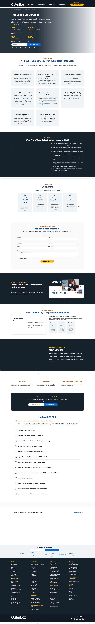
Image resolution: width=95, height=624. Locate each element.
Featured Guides (53, 596)
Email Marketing (34, 595)
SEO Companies (52, 598)
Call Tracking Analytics (54, 591)
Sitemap (70, 598)
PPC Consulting (33, 585)
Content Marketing (14, 578)
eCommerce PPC (33, 588)
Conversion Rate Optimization (37, 605)
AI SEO (32, 563)
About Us (70, 585)
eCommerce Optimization (35, 609)
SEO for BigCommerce (34, 571)
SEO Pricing (52, 599)
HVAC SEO (13, 591)
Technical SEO (13, 571)
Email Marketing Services (54, 572)
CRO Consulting (33, 608)
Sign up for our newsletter (23, 258)
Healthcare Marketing (53, 579)
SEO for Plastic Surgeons (15, 592)
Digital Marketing (53, 561)
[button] (66, 288)
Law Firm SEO (13, 584)
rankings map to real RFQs (43, 83)
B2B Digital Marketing (53, 568)
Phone (49, 241)
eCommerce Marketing (54, 571)
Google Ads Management (35, 582)
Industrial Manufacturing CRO (16, 602)
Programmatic (33, 592)
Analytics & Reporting (54, 585)
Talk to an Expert (46, 261)
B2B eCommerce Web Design (74, 570)
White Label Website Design (74, 568)
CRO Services (33, 606)
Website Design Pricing (54, 606)
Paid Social (33, 591)
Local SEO (13, 568)
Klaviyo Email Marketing (35, 598)
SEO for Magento (34, 572)
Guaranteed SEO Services (54, 602)
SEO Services (25, 9)
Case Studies (71, 588)
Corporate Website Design (73, 564)
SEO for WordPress (34, 570)
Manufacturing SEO (14, 603)
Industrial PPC (13, 599)
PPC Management (34, 579)
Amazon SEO (33, 567)
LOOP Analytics (52, 588)
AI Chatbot (51, 564)
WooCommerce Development (74, 567)
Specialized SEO (34, 561)
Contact (70, 592)
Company (71, 584)
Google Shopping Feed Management (56, 581)
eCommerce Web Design (74, 577)
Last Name (50, 237)
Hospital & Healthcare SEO (16, 589)
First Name (19, 237)
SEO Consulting (14, 575)
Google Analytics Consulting (55, 589)
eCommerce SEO (14, 564)
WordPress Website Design (73, 565)
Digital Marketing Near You (73, 596)
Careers (70, 591)
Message (19, 250)
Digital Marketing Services (17, 9)
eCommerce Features (53, 605)
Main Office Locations (73, 595)
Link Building (33, 574)
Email (18, 241)
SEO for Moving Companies (16, 585)
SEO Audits (13, 572)
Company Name (50, 246)
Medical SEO (13, 586)
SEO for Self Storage (15, 593)
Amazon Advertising (53, 575)
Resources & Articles (72, 589)
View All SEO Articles (77, 512)
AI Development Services (54, 565)
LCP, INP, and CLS (25, 98)
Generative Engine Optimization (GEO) (37, 564)
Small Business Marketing (54, 570)
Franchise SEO (14, 588)
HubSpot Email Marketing (35, 602)
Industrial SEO (13, 598)
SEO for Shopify (33, 568)
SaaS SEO (13, 567)
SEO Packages (14, 574)
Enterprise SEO (14, 565)
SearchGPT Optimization (54, 582)
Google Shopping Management (36, 584)
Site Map (57, 623)
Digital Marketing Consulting (55, 574)
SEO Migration (33, 575)
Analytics (51, 586)
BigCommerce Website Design (74, 581)
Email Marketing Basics (54, 607)
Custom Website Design (73, 571)
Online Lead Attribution (54, 593)
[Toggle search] (81, 3)
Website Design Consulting (73, 572)
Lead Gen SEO (13, 570)
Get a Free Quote (76, 4)
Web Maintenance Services (73, 574)
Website (18, 246)
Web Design (71, 561)
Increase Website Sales (54, 603)
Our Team (70, 587)
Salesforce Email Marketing (35, 599)
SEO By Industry (14, 581)
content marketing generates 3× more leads (47, 103)
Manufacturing (14, 596)
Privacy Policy (71, 599)
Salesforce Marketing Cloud (54, 578)
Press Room (71, 594)
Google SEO (33, 565)
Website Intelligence (53, 592)
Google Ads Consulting (35, 589)
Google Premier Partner (35, 586)
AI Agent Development (53, 567)
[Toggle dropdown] (33, 4)
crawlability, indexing (26, 77)
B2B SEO (13, 582)
